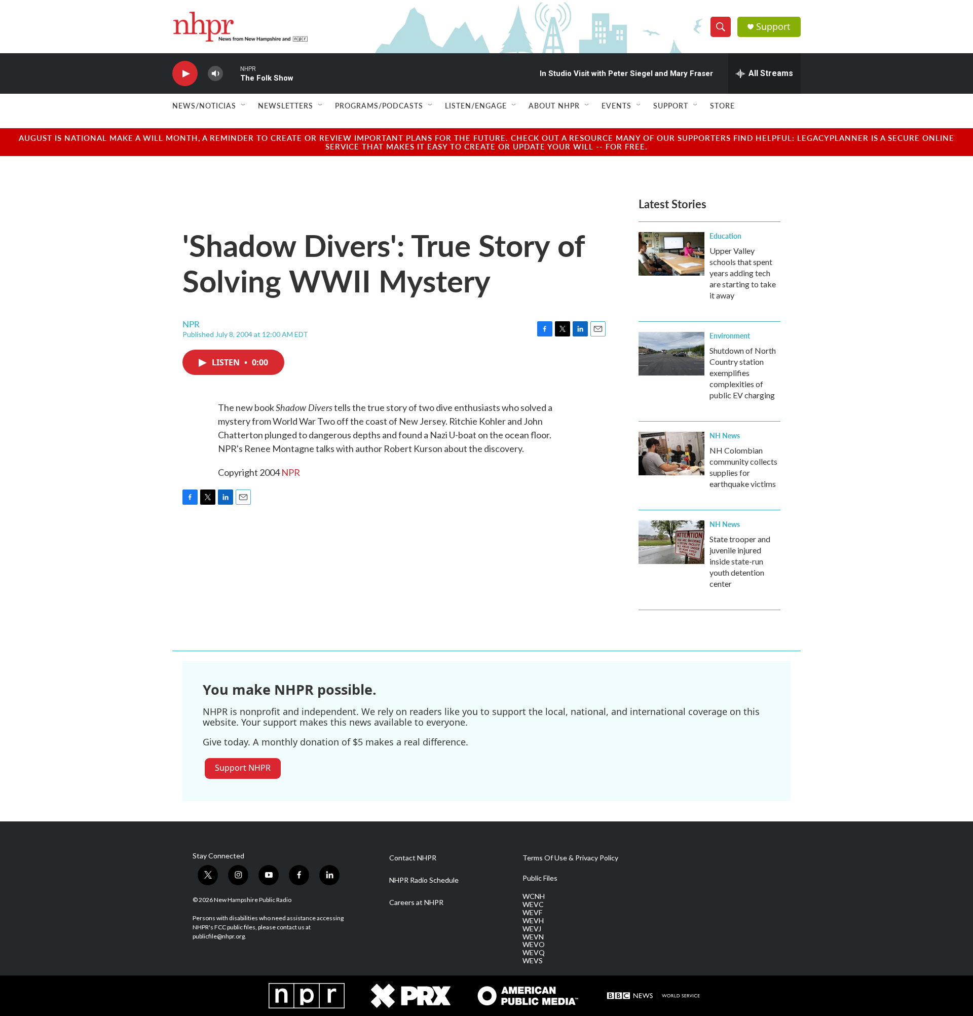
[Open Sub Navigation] (244, 105)
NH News (724, 435)
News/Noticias (204, 105)
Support (773, 26)
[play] (185, 74)
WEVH (533, 921)
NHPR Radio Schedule (424, 880)
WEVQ (533, 953)
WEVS (532, 961)
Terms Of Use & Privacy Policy (570, 858)
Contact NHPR (412, 858)
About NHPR (554, 105)
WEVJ (531, 929)
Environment (729, 335)
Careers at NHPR (416, 902)
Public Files (539, 878)
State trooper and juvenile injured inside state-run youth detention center (739, 561)
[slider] (231, 73)
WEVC (533, 904)
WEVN (533, 937)
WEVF (532, 913)
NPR (290, 472)
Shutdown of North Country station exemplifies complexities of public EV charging (742, 373)
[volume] (215, 73)
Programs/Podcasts (379, 105)
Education (725, 236)
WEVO (533, 944)
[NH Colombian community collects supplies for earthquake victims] (671, 453)
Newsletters (285, 105)
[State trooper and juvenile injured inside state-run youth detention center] (671, 542)
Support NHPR (243, 767)
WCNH (533, 896)
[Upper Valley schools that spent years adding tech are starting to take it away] (671, 254)
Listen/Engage (476, 105)
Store (722, 105)
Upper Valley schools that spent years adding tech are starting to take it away (742, 273)
